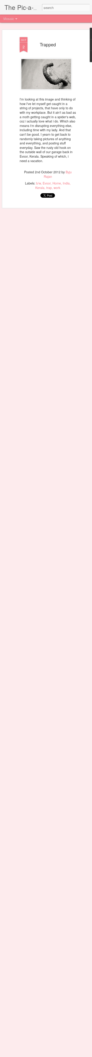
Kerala (39, 187)
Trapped (48, 44)
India (66, 183)
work (57, 187)
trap (49, 187)
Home (56, 183)
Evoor (47, 183)
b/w (38, 183)
